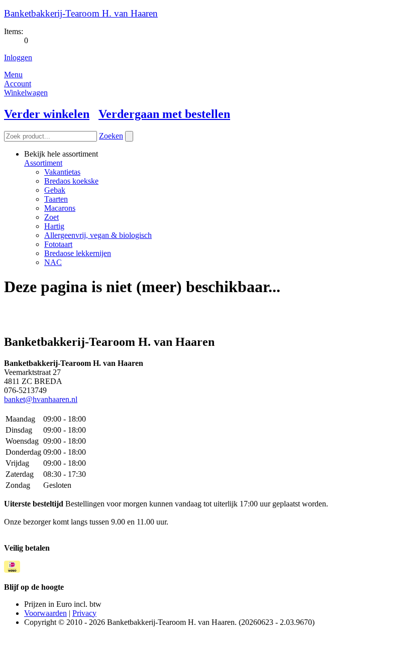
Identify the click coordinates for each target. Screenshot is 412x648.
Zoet (51, 217)
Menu (13, 74)
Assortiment (43, 163)
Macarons (59, 208)
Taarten (56, 199)
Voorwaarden (45, 613)
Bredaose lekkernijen (77, 253)
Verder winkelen (46, 113)
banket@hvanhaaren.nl (40, 399)
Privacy (84, 613)
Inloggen (18, 57)
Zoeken (111, 136)
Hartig (54, 226)
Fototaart (58, 244)
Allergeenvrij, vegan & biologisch (98, 235)
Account (17, 83)
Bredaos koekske (71, 181)
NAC (53, 262)
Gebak (54, 190)
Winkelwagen (26, 92)
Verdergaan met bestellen (164, 113)
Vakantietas (62, 172)
